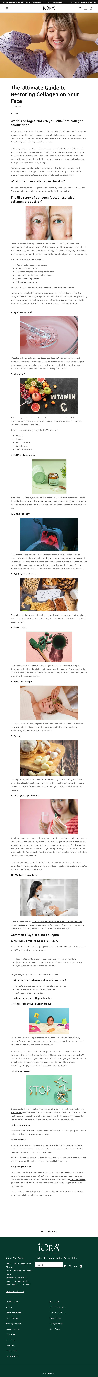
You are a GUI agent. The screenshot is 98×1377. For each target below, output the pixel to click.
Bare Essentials (12, 1356)
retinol (25, 497)
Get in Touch (54, 1329)
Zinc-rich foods (17, 615)
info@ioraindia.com (15, 1291)
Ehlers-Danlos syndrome (27, 282)
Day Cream (10, 1334)
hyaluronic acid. (34, 361)
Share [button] (16, 113)
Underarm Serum (13, 1329)
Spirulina (15, 665)
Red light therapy (51, 558)
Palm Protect (11, 1351)
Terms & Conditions (57, 1312)
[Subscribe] (60, 1265)
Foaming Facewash (13, 1323)
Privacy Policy (55, 1318)
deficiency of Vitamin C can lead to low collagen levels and (39, 417)
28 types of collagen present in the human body (46, 946)
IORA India (51, 1373)
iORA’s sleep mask (43, 501)
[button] (7, 8)
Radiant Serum (12, 1318)
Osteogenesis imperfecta (27, 278)
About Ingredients (13, 1312)
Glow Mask (10, 1345)
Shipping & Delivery (57, 1307)
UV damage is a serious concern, (46, 1041)
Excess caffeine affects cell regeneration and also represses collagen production (47, 1130)
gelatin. (35, 665)
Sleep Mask (10, 1340)
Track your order (56, 1323)
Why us (9, 1307)
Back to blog (50, 1231)
